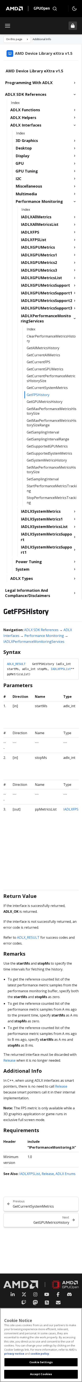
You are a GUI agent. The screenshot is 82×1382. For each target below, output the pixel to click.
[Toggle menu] (7, 26)
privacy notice (14, 1353)
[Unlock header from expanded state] (73, 26)
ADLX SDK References (41, 630)
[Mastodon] (35, 1302)
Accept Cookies (41, 1374)
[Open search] (54, 8)
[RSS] (47, 1302)
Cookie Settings (41, 1362)
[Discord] (69, 1294)
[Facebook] (58, 1294)
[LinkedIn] (12, 1294)
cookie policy (39, 1353)
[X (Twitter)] (24, 1294)
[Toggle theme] (74, 8)
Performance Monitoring (44, 635)
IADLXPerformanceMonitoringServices (33, 641)
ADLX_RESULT (16, 664)
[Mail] (58, 1302)
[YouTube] (46, 1294)
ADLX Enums (65, 1173)
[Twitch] (23, 1302)
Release (9, 1060)
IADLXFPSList (61, 669)
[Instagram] (35, 1294)
